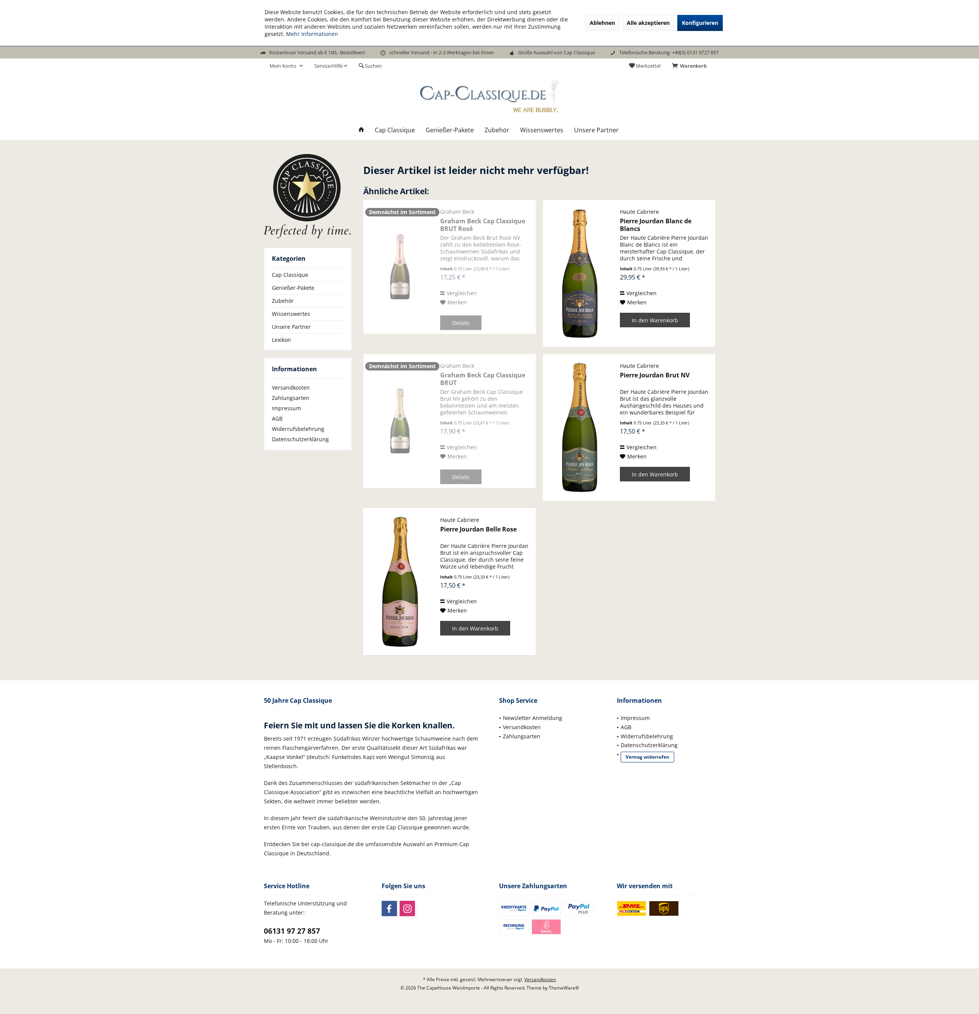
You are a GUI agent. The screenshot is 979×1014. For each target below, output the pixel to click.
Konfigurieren (700, 22)
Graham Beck (457, 211)
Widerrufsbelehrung (298, 428)
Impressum (286, 408)
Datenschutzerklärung (300, 439)
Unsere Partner (291, 326)
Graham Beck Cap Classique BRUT (482, 379)
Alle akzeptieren (648, 22)
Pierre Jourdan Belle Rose (478, 529)
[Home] (361, 130)
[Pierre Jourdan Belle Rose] (400, 581)
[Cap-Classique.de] (308, 196)
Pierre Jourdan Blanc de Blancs (655, 224)
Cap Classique (290, 274)
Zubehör (283, 300)
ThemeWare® (564, 988)
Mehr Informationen (312, 33)
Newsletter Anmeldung (532, 718)
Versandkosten (291, 387)
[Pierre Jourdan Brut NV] (579, 427)
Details (461, 323)
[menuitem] (690, 65)
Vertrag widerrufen (647, 757)
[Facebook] (389, 908)
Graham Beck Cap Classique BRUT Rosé (482, 224)
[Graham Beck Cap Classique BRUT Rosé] (400, 267)
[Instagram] (407, 908)
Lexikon (281, 339)
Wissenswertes (291, 313)
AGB (277, 418)
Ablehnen (602, 22)
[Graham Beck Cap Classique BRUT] (400, 421)
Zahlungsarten (290, 397)
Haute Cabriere (639, 211)
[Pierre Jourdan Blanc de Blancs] (579, 273)
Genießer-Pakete (293, 287)
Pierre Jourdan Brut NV (655, 375)
